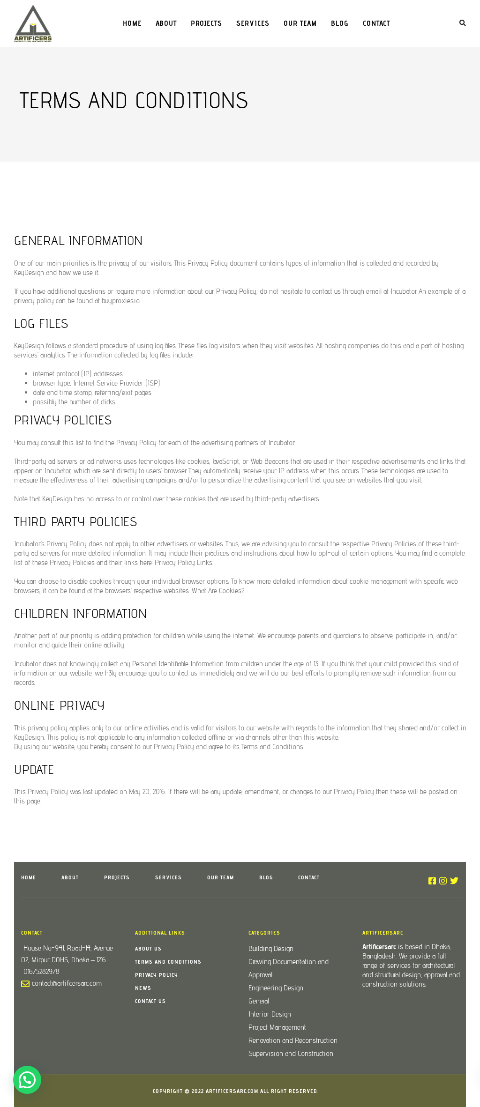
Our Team (300, 23)
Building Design (270, 948)
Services (253, 23)
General (258, 1000)
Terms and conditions (168, 961)
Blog (340, 23)
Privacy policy (156, 974)
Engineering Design (275, 987)
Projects (206, 23)
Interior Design (269, 1014)
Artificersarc (379, 946)
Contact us (150, 1000)
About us (148, 948)
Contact (376, 23)
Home (132, 23)
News (143, 987)
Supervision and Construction (290, 1053)
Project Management (277, 1027)
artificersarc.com (232, 1090)
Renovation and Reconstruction (293, 1040)
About (166, 23)
